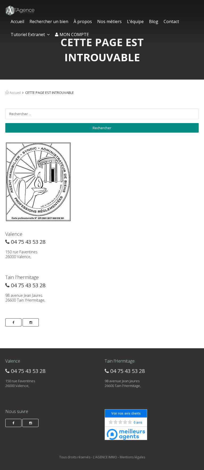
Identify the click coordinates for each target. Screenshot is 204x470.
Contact (171, 21)
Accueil (17, 21)
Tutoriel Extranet (28, 34)
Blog (153, 21)
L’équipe (135, 21)
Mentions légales (132, 457)
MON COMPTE (73, 34)
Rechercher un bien (48, 21)
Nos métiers (109, 21)
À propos (83, 21)
